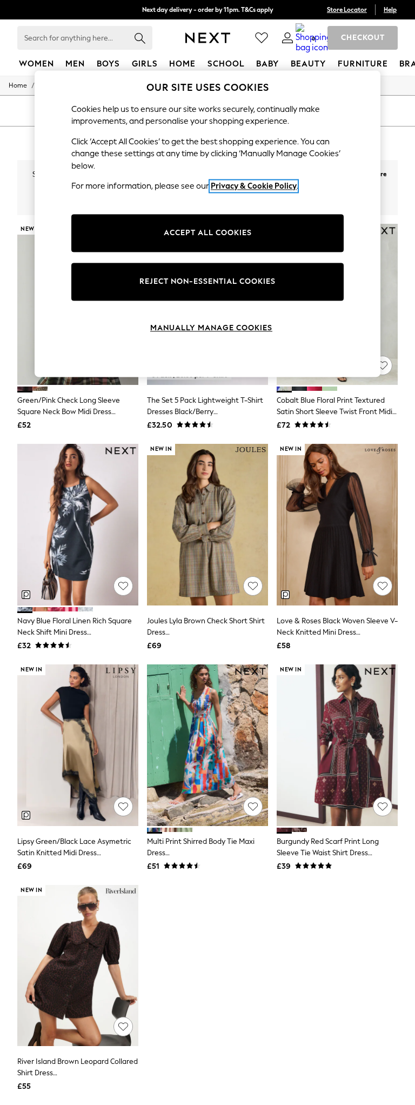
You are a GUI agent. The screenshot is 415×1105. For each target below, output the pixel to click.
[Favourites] (261, 38)
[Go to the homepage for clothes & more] (207, 37)
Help (390, 10)
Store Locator (347, 10)
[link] (287, 38)
